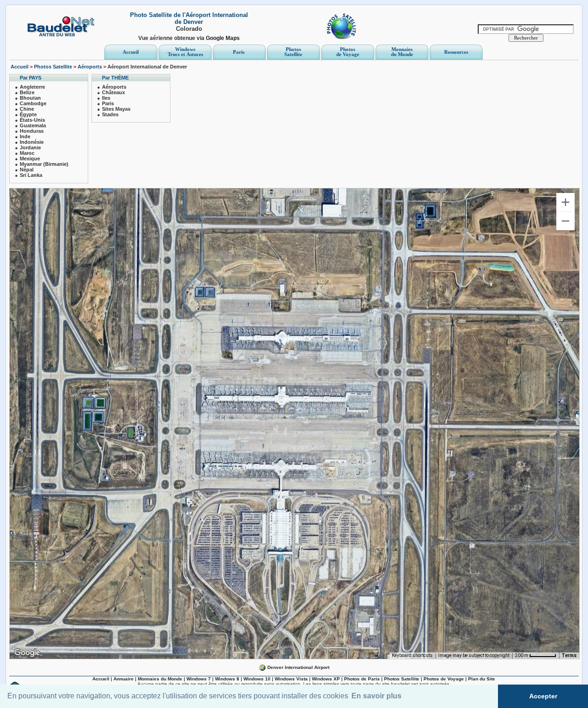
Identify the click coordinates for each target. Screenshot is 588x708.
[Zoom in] (565, 202)
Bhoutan (30, 98)
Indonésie (32, 142)
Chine (27, 109)
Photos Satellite (53, 66)
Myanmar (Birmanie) (44, 164)
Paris (108, 103)
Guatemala (33, 125)
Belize (27, 92)
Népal (27, 169)
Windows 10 (257, 678)
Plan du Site (481, 678)
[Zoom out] (565, 221)
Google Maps (223, 38)
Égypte (28, 114)
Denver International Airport (297, 667)
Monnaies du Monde (160, 678)
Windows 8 (227, 678)
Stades (110, 114)
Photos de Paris (362, 678)
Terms (569, 655)
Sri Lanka (31, 175)
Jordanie (30, 147)
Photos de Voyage (444, 678)
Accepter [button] (543, 696)
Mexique (30, 158)
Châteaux (113, 92)
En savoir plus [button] (376, 696)
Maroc (27, 153)
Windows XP (326, 678)
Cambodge (33, 103)
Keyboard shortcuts (412, 655)
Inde (25, 136)
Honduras (32, 131)
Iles (106, 98)
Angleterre (32, 87)
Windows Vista (291, 678)
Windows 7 (199, 678)
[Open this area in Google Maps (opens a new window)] (27, 653)
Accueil (19, 66)
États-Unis (32, 120)
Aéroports (90, 66)
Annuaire (123, 678)
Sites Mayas (116, 109)
